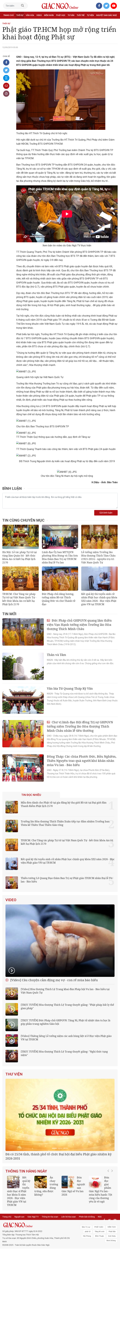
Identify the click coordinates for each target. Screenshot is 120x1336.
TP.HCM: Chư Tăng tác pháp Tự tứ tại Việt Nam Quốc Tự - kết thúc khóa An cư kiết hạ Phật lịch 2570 (19, 599)
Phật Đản (112, 1232)
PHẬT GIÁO (98, 1227)
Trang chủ (8, 15)
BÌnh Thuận (99, 1236)
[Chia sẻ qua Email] (6, 86)
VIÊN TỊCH (112, 1227)
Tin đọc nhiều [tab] (31, 795)
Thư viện (13, 1074)
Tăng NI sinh (99, 1232)
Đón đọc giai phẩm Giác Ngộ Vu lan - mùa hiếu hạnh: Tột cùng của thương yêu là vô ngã (100, 1189)
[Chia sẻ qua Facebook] (6, 62)
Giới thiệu (112, 1236)
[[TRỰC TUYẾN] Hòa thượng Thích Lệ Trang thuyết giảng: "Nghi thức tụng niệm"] (11, 1056)
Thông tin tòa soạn (50, 1217)
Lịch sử (6, 22)
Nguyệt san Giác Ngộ (106, 15)
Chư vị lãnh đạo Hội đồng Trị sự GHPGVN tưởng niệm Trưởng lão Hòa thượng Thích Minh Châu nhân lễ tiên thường (80, 726)
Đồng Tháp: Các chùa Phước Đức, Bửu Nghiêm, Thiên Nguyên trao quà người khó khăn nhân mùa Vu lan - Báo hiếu (81, 760)
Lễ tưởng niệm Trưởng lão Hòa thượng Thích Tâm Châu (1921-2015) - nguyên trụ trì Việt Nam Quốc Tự (98, 557)
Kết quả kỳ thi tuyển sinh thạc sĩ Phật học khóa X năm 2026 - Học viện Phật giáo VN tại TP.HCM (18, 1191)
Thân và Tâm (56, 655)
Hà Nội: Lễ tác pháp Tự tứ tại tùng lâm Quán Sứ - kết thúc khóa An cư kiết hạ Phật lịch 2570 (19, 557)
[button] (109, 1190)
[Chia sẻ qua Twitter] (6, 70)
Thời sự (19, 15)
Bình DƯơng (111, 1241)
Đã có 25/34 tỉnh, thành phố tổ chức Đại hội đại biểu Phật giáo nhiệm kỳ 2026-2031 (58, 1156)
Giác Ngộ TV (33, 1217)
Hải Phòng (87, 1236)
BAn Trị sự (86, 1227)
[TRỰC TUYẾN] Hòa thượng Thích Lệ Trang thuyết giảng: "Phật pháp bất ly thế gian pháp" (67, 1006)
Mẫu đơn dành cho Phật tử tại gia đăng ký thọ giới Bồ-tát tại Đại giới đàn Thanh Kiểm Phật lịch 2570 (63, 804)
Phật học (60, 15)
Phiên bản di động (87, 1217)
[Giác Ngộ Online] (37, 1225)
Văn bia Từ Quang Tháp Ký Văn (70, 688)
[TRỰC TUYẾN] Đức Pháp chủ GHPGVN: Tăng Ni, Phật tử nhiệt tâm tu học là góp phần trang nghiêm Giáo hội (65, 1022)
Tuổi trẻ (81, 15)
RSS (100, 1217)
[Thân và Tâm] (23, 666)
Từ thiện (17, 22)
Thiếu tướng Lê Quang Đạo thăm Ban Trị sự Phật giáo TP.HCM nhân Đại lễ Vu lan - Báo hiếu (66, 879)
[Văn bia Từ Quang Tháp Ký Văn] (23, 700)
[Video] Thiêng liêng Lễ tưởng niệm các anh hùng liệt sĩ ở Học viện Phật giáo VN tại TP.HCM (66, 1037)
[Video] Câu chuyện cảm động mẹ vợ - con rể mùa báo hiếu (54, 980)
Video (39, 15)
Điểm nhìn (49, 15)
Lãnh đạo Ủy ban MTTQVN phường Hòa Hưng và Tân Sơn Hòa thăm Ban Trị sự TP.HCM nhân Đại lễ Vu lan (60, 557)
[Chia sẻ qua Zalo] (6, 78)
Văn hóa (30, 15)
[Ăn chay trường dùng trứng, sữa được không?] (40, 1182)
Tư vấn (71, 15)
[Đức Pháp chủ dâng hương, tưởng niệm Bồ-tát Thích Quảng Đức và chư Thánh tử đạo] (60, 579)
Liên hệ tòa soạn (68, 1217)
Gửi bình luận (106, 512)
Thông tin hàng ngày (26, 1171)
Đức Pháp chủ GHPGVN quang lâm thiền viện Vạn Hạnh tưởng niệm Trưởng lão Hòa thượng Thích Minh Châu (79, 624)
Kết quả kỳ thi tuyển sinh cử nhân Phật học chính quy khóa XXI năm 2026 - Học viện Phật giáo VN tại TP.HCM (99, 599)
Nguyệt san (19, 1217)
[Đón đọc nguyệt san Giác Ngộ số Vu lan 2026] (68, 1182)
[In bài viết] (6, 93)
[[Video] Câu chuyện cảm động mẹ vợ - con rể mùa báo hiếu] (60, 940)
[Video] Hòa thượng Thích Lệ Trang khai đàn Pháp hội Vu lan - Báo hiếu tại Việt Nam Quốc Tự (65, 990)
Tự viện (90, 15)
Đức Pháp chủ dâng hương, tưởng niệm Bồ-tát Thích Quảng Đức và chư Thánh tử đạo (58, 599)
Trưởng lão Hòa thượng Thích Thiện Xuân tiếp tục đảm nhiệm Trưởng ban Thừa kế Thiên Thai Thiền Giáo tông (65, 823)
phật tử (87, 1232)
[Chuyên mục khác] (114, 22)
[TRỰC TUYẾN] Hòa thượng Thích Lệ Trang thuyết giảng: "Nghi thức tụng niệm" (64, 1053)
